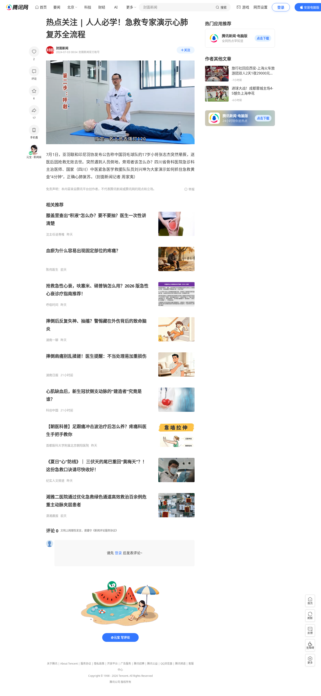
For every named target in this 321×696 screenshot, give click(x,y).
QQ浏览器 (166, 663)
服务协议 (86, 663)
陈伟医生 (52, 269)
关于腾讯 (52, 663)
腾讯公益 (152, 663)
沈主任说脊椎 (55, 234)
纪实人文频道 (55, 480)
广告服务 (126, 663)
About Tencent (69, 663)
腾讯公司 (115, 682)
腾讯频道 (180, 663)
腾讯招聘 (139, 663)
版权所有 (126, 682)
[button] (263, 38)
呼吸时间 (52, 304)
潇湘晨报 (52, 515)
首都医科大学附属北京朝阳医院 (67, 445)
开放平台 (112, 663)
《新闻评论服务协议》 (105, 530)
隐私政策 (99, 663)
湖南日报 (52, 375)
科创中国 (52, 410)
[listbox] (120, 359)
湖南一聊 (52, 339)
